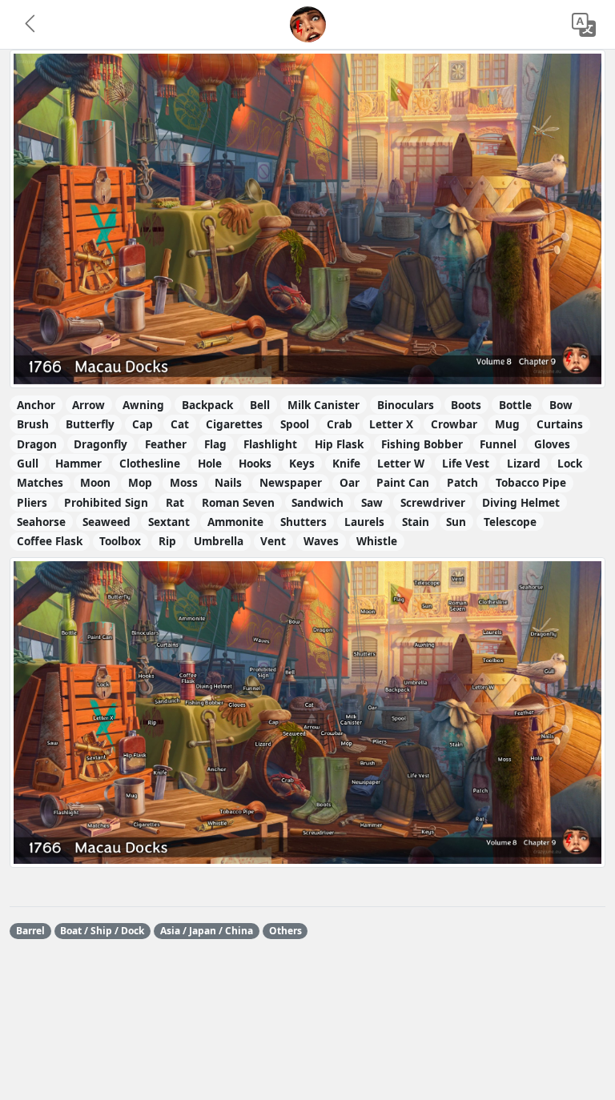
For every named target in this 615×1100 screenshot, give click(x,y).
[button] (31, 25)
